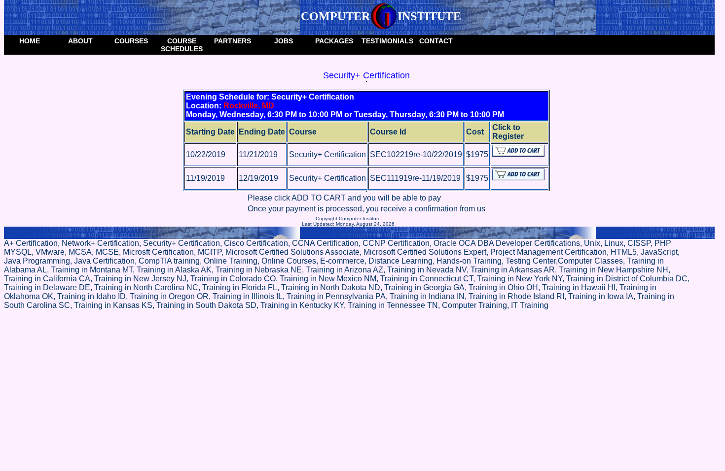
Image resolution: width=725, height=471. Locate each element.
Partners (232, 41)
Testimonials (386, 41)
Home (29, 41)
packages (334, 41)
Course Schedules (182, 45)
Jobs (283, 41)
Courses (131, 41)
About (80, 41)
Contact (436, 41)
